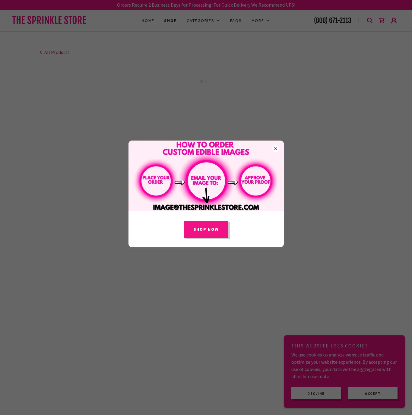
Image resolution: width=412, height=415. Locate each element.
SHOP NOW (206, 229)
